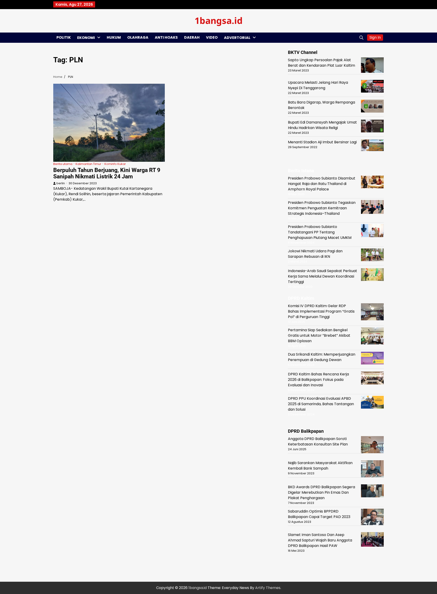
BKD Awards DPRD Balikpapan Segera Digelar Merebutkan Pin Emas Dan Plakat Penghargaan (321, 492)
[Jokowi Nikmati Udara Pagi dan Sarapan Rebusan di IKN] (372, 255)
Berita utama (62, 164)
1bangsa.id (219, 20)
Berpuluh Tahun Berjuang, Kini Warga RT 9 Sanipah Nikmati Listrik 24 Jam (106, 173)
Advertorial (237, 37)
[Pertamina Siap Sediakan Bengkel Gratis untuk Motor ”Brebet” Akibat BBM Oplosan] (372, 336)
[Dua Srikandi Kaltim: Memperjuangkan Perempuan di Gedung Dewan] (372, 359)
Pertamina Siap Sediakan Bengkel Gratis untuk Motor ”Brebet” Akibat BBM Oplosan (319, 335)
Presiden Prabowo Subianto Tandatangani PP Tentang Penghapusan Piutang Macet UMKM (319, 232)
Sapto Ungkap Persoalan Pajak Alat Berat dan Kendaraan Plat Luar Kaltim (321, 62)
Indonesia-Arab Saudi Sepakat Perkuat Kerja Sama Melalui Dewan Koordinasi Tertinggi (322, 276)
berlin (60, 183)
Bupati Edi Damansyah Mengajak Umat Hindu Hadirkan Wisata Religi (322, 125)
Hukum (114, 37)
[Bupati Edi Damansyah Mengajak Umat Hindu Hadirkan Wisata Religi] (372, 127)
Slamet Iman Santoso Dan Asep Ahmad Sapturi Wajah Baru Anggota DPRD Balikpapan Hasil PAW (320, 540)
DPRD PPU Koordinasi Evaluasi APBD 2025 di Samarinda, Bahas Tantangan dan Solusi (321, 404)
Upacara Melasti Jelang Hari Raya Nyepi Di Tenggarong (318, 85)
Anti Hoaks (166, 37)
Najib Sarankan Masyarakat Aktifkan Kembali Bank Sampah (320, 465)
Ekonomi (86, 37)
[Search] (361, 37)
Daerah (192, 37)
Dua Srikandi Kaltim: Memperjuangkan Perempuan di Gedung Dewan (321, 357)
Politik (63, 37)
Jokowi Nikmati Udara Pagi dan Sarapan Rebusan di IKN (315, 253)
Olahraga (137, 37)
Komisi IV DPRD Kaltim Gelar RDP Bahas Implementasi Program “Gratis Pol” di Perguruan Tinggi (321, 311)
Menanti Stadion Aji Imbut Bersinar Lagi (322, 142)
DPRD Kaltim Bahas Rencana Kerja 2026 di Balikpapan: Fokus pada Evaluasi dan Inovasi (318, 380)
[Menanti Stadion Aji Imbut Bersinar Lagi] (372, 146)
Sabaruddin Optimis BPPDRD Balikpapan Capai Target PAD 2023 (319, 514)
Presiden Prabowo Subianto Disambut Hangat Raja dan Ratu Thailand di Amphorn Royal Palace (321, 184)
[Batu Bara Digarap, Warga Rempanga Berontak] (372, 107)
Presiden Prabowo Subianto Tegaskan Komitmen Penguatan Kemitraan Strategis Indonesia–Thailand (322, 208)
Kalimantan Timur (88, 164)
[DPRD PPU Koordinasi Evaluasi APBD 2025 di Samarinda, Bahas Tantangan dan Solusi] (372, 403)
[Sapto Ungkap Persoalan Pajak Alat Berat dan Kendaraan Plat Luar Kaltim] (372, 65)
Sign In (375, 37)
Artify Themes (267, 587)
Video (212, 37)
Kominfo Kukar (115, 164)
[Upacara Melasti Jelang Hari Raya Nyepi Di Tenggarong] (372, 87)
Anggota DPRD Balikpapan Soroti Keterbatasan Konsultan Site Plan (318, 441)
